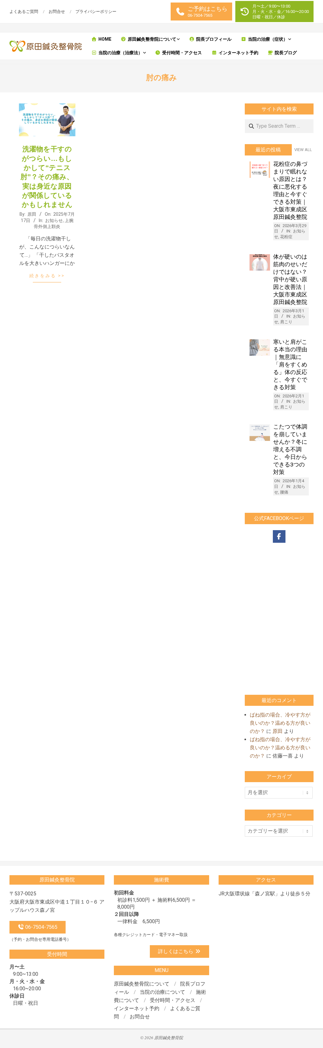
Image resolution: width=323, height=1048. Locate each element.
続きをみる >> (47, 275)
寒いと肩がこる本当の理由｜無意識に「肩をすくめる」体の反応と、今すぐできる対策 (290, 364)
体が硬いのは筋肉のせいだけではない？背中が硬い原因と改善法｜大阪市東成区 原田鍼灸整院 (290, 279)
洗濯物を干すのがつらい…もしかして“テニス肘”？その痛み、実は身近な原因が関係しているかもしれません (47, 176)
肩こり (286, 321)
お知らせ (54, 220)
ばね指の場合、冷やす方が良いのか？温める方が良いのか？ (280, 723)
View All (303, 149)
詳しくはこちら (176, 951)
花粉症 (286, 236)
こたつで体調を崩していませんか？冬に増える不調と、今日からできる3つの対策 (290, 449)
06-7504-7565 (40, 927)
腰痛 (284, 492)
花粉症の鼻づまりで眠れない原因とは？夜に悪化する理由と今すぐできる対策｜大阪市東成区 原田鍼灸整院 (290, 190)
